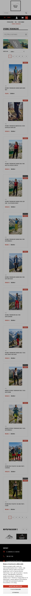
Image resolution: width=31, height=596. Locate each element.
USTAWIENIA (15, 592)
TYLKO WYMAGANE (15, 589)
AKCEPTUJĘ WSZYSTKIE (15, 586)
